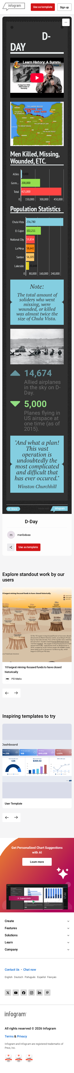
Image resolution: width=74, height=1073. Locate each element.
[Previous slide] (7, 693)
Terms (9, 1036)
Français (51, 977)
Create (9, 921)
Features (11, 928)
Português (30, 977)
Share (14, 509)
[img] (21, 174)
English (8, 977)
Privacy (22, 1036)
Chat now (29, 969)
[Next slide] (16, 693)
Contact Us (12, 969)
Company (11, 949)
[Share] (11, 547)
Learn (9, 942)
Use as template (43, 6)
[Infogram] (13, 7)
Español (41, 977)
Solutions (11, 935)
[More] (66, 22)
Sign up (64, 7)
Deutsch (18, 977)
